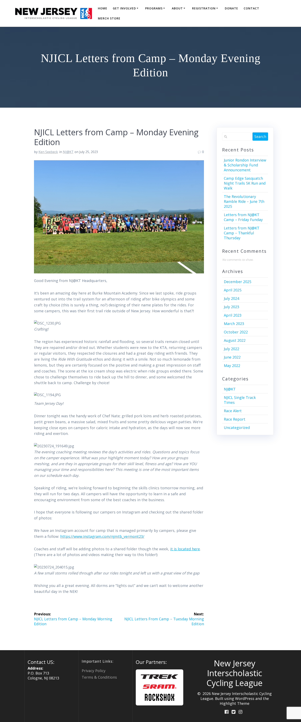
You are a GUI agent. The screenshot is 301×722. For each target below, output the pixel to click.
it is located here (185, 548)
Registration (204, 8)
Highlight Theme (234, 703)
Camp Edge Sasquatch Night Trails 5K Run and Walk (245, 183)
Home (102, 8)
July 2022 (231, 348)
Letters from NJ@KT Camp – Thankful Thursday (241, 233)
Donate (231, 8)
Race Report (234, 419)
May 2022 (232, 365)
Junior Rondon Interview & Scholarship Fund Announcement (245, 165)
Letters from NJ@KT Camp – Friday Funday (243, 217)
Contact (251, 8)
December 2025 (237, 281)
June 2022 (232, 357)
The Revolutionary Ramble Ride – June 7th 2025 (244, 201)
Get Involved (124, 8)
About (177, 8)
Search (260, 136)
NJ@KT (68, 152)
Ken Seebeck (48, 152)
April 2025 (232, 290)
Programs (154, 8)
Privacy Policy (93, 670)
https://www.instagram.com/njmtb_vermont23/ (102, 536)
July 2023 (231, 306)
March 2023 (234, 323)
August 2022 (235, 340)
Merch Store (109, 18)
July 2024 (231, 298)
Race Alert (233, 410)
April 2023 (232, 315)
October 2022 (236, 331)
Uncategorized (237, 427)
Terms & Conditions (99, 677)
